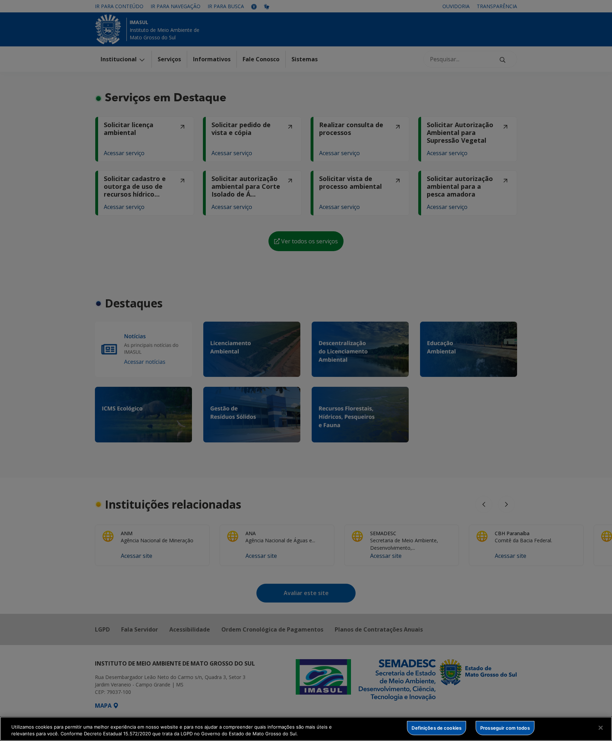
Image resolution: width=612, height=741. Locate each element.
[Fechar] (600, 728)
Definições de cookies (436, 728)
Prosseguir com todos (505, 728)
